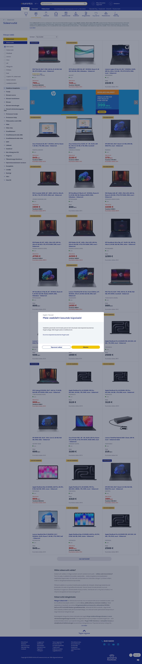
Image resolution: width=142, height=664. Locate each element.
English (45, 315)
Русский (50, 315)
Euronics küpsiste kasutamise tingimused (56, 335)
